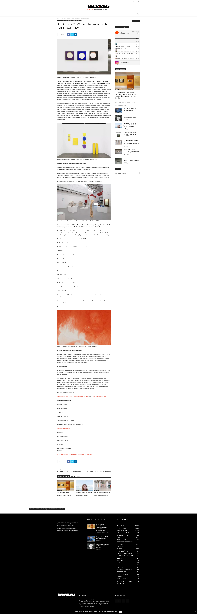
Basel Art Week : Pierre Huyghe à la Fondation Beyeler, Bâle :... (131, 160)
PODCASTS (76, 14)
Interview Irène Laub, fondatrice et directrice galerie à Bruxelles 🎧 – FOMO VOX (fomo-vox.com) (81, 396)
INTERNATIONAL (103, 14)
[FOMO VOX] (98, 7)
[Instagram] (133, 1)
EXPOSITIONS (84, 14)
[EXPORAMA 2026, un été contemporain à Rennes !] (118, 118)
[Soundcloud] (136, 1)
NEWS (122, 14)
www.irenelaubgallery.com (63, 428)
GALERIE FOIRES (114, 14)
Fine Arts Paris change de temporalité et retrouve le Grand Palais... (130, 134)
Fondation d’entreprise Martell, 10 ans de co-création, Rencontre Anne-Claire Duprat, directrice (102, 494)
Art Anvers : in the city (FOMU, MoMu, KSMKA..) (99, 471)
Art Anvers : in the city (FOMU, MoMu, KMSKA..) (69, 471)
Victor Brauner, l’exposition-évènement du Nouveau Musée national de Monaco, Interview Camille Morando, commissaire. (102, 528)
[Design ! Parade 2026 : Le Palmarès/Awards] (118, 110)
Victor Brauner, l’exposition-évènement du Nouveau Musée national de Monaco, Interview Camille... (126, 95)
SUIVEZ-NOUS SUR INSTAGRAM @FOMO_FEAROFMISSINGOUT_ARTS (47, 509)
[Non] (195, 612)
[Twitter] (138, 1)
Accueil (58, 18)
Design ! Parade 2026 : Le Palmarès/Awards (103, 537)
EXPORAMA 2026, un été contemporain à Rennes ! (102, 546)
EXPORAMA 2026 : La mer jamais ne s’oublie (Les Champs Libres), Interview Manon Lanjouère (84, 494)
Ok (120, 611)
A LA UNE (64, 18)
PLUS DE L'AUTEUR (75, 476)
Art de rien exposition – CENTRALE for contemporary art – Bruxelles (74, 454)
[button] (138, 14)
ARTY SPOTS (93, 14)
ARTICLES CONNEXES (63, 476)
